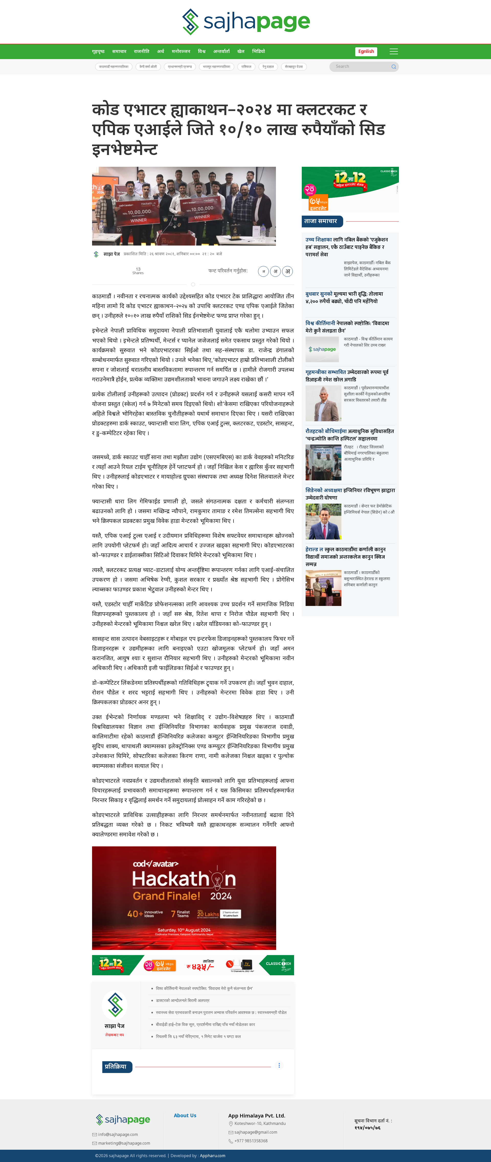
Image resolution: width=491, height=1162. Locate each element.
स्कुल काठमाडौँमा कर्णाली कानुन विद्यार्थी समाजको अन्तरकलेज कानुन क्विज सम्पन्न (346, 557)
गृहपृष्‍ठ (98, 52)
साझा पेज (112, 254)
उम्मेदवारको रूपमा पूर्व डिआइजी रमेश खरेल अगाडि (347, 376)
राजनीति (141, 52)
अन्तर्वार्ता (221, 52)
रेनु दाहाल (268, 66)
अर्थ (160, 52)
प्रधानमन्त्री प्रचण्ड (180, 66)
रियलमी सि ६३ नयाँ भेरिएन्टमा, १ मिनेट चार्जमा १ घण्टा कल (198, 1036)
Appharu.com (212, 1156)
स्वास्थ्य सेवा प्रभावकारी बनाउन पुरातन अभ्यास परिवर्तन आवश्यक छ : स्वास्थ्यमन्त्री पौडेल (221, 1012)
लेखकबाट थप (114, 1035)
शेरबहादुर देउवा (294, 66)
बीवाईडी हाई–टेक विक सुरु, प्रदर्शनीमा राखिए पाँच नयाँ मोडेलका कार (205, 1024)
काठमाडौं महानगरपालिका (113, 66)
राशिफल (246, 66)
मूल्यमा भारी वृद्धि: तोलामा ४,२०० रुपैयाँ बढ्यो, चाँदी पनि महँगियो (344, 298)
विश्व (202, 52)
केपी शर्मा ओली (148, 66)
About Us (185, 1116)
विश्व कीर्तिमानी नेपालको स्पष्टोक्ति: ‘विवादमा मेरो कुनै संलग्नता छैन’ (204, 988)
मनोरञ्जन (181, 52)
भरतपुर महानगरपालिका (216, 66)
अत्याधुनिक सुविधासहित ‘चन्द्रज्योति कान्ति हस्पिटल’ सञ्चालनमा (350, 435)
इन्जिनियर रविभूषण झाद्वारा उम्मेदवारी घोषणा (350, 494)
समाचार (119, 52)
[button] (394, 51)
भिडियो (258, 52)
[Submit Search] (394, 67)
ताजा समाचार (320, 221)
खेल (240, 52)
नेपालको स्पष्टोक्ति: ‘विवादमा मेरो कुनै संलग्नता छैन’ (347, 327)
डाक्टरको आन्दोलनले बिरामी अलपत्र (182, 1000)
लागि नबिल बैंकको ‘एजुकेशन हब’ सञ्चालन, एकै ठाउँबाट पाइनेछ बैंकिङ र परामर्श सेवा (347, 247)
